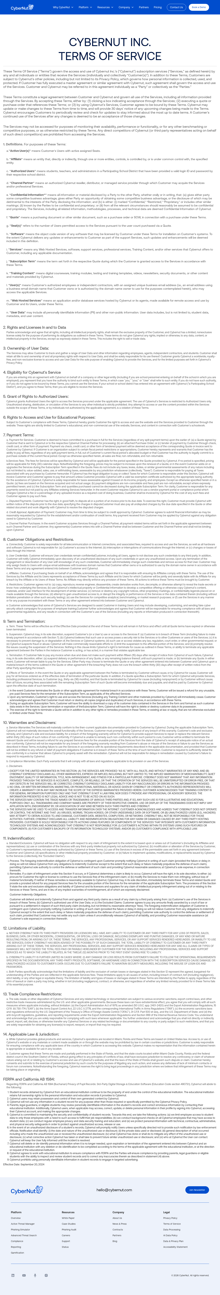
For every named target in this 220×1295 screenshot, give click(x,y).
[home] (22, 7)
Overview (16, 1218)
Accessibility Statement (175, 1247)
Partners (117, 1235)
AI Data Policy (170, 1235)
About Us (117, 1218)
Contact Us (176, 7)
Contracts (118, 1229)
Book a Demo (199, 7)
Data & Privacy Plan (173, 1241)
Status (65, 1247)
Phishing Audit (69, 1229)
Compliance (17, 1241)
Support (66, 1241)
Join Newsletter (197, 1190)
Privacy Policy (170, 1218)
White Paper (68, 1218)
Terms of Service (172, 1224)
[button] (63, 7)
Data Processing (171, 1229)
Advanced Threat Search (24, 1235)
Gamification (17, 1252)
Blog (115, 1241)
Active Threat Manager (23, 1224)
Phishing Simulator (20, 1229)
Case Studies (69, 1224)
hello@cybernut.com (114, 1190)
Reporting (16, 1247)
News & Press (120, 1224)
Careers (66, 1235)
